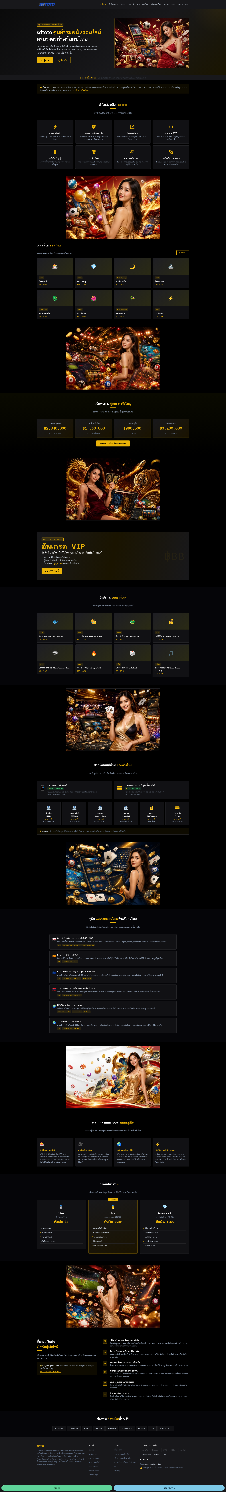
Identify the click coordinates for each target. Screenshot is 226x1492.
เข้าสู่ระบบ (44, 60)
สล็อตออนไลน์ (156, 4)
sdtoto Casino (169, 4)
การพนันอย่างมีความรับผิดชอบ (125, 1462)
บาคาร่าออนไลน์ (142, 4)
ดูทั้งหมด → (183, 253)
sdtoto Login (183, 4)
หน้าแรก (103, 4)
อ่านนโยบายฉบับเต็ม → (81, 90)
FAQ (115, 1466)
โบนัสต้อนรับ (113, 4)
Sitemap (117, 1470)
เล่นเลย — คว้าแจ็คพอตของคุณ (113, 443)
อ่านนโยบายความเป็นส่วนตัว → (50, 1372)
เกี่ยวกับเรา (118, 1450)
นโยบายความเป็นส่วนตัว (122, 1458)
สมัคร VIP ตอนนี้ (52, 571)
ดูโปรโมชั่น (62, 60)
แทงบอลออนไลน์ (127, 4)
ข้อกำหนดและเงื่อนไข (121, 1454)
